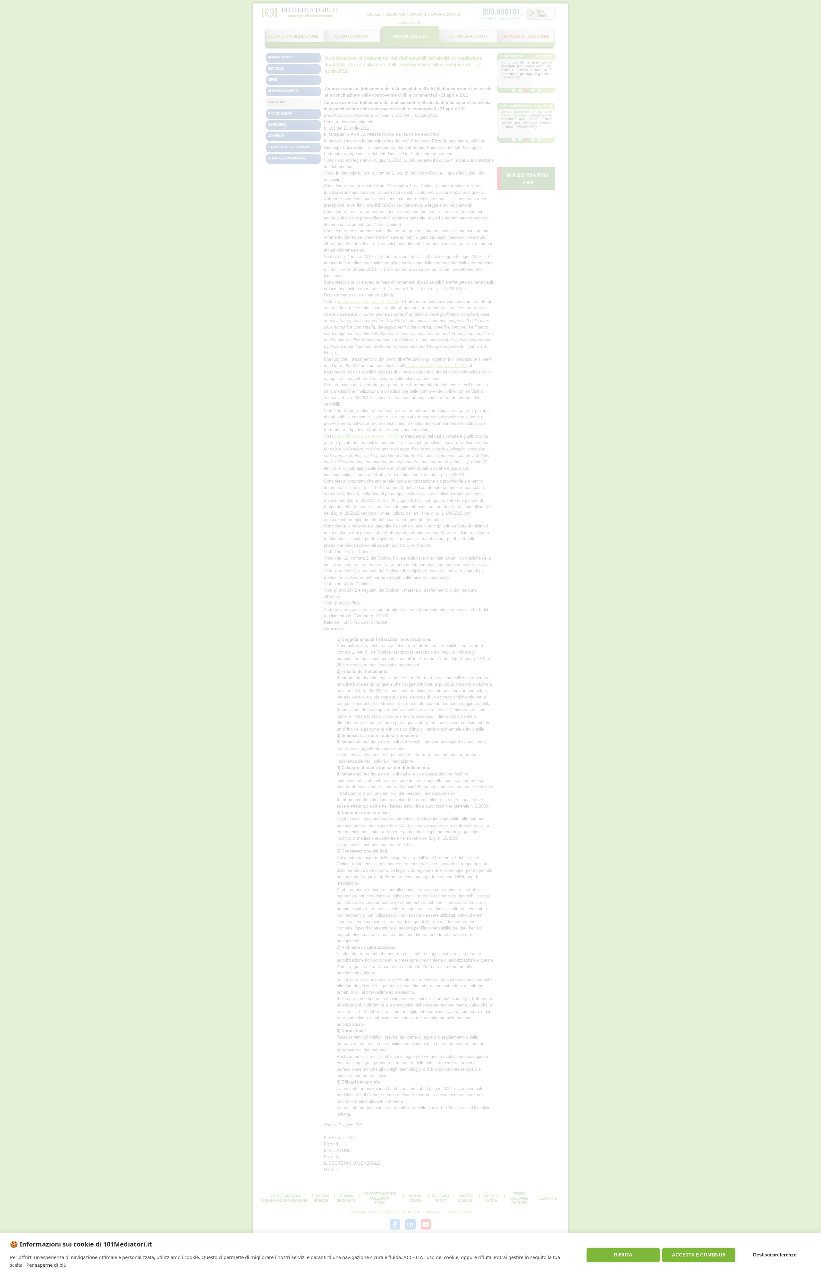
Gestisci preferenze (774, 1254)
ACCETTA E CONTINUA (699, 1254)
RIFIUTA (623, 1254)
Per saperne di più (46, 1265)
